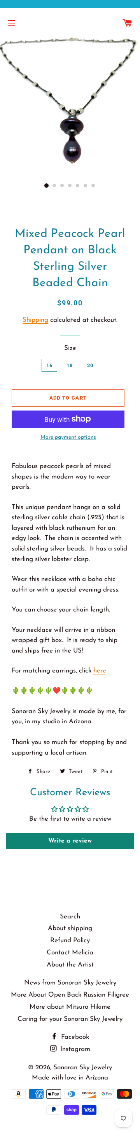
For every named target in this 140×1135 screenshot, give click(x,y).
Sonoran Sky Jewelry (82, 1067)
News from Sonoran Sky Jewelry (70, 982)
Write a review (70, 841)
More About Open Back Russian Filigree (70, 995)
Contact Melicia (70, 952)
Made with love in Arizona (70, 1077)
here (99, 670)
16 (49, 365)
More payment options (68, 437)
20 (90, 365)
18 (69, 365)
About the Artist (70, 964)
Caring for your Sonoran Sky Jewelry (70, 1019)
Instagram (74, 1049)
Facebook (74, 1037)
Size (70, 348)
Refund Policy (70, 940)
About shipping (70, 928)
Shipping (35, 320)
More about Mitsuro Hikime (70, 1007)
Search (70, 916)
